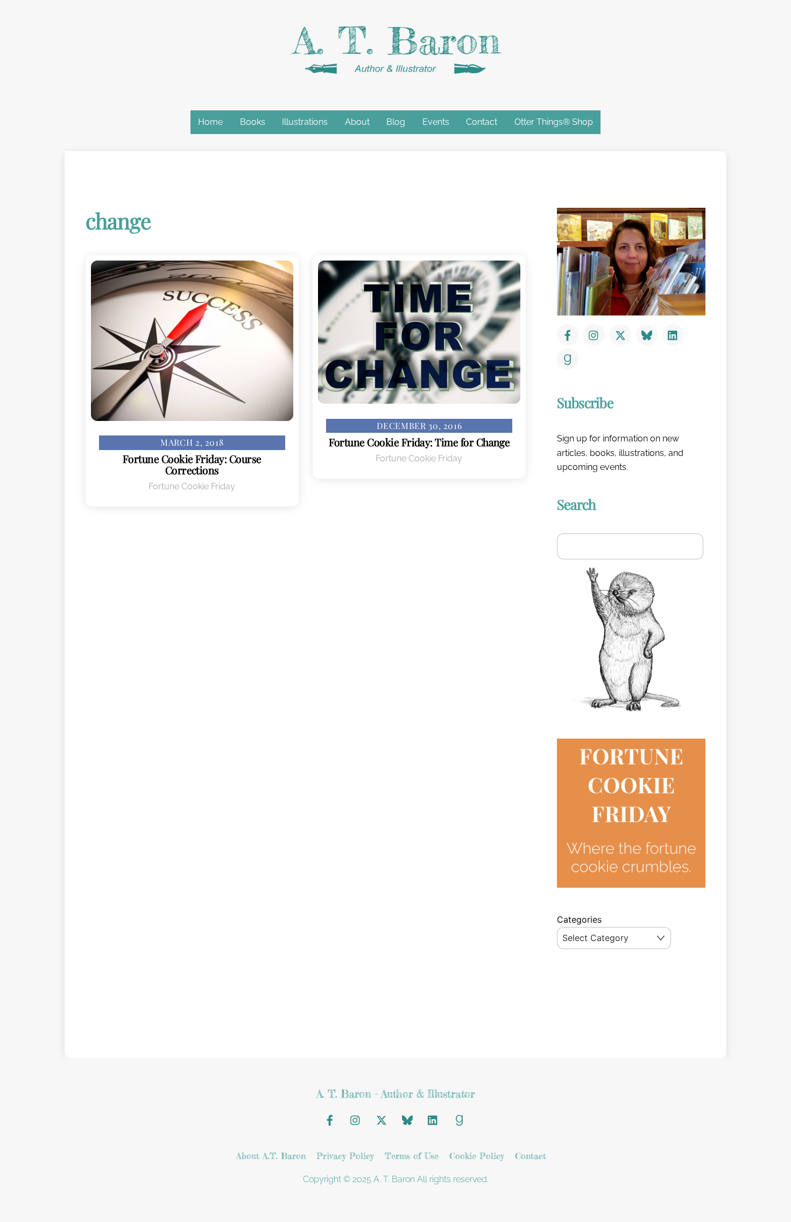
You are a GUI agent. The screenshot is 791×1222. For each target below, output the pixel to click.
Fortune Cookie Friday (192, 486)
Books (252, 122)
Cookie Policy (476, 1155)
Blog (395, 122)
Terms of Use (412, 1155)
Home (210, 122)
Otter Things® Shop (553, 122)
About (357, 122)
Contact (481, 122)
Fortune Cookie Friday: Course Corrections (192, 464)
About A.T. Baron (271, 1155)
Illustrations (305, 122)
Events (435, 122)
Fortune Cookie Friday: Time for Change (419, 442)
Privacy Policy (345, 1155)
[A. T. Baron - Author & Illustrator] (395, 71)
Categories (579, 919)
